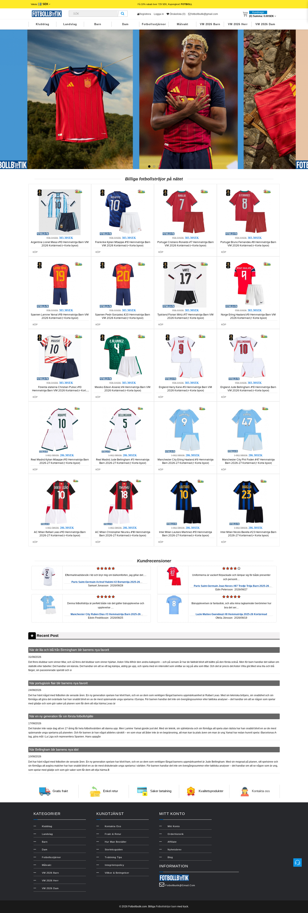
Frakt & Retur (113, 834)
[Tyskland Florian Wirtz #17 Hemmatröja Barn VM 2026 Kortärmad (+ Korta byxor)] (185, 284)
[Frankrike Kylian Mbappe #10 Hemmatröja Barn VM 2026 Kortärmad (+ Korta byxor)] (122, 212)
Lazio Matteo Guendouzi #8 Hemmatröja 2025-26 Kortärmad (231, 614)
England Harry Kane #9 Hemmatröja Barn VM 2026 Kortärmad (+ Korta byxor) (185, 388)
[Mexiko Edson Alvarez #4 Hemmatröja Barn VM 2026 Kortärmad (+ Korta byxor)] (122, 357)
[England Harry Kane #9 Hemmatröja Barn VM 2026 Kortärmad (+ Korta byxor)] (185, 357)
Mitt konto (174, 826)
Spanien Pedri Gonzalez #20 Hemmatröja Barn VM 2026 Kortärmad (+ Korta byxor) (122, 316)
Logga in (159, 14)
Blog (170, 857)
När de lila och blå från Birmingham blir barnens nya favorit (69, 650)
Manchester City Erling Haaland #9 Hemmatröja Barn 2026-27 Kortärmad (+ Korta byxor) (186, 461)
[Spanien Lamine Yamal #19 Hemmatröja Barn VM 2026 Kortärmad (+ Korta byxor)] (60, 284)
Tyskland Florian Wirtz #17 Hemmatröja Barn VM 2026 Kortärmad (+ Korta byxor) (185, 316)
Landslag (70, 24)
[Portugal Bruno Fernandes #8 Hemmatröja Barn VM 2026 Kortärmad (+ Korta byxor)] (248, 212)
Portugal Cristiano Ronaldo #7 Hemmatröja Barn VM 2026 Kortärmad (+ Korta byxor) (185, 244)
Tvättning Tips (113, 857)
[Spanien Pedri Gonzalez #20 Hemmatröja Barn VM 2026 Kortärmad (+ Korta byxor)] (122, 284)
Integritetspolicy (114, 865)
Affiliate (172, 842)
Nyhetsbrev (175, 849)
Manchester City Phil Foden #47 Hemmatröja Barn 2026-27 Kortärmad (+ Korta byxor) (248, 461)
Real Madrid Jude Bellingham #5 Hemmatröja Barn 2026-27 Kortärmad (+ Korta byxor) (122, 461)
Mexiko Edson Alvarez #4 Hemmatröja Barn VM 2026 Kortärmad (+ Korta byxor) (122, 388)
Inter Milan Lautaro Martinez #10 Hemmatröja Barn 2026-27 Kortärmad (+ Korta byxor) (185, 533)
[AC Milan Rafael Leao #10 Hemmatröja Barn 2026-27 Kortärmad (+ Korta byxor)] (60, 501)
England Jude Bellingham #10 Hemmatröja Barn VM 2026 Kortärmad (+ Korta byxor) (248, 388)
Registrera (145, 14)
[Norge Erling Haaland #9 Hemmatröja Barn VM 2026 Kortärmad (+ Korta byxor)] (248, 284)
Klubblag (42, 24)
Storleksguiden (114, 849)
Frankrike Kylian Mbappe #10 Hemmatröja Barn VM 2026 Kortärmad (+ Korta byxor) (122, 244)
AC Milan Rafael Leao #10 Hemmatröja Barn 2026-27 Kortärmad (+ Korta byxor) (60, 533)
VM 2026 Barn (210, 24)
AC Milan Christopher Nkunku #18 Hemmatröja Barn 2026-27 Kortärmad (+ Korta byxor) (122, 533)
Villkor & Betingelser (117, 873)
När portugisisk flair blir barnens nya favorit (58, 683)
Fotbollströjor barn (166, 906)
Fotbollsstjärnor (154, 24)
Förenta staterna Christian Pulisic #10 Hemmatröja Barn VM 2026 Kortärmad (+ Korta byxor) (59, 390)
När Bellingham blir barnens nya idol (53, 749)
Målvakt (182, 24)
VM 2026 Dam (265, 24)
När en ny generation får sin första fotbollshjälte (61, 716)
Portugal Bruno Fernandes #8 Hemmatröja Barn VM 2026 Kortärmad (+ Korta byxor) (248, 244)
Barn (97, 24)
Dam (125, 24)
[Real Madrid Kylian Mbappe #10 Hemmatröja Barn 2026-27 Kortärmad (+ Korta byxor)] (60, 429)
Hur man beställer (116, 842)
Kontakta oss (261, 791)
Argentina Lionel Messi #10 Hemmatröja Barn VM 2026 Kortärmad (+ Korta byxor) (60, 244)
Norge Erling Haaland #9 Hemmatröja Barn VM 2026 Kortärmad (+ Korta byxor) (248, 316)
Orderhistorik (176, 834)
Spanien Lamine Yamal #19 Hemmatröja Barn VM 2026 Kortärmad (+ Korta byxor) (60, 316)
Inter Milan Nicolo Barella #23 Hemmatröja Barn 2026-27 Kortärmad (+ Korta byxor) (248, 533)
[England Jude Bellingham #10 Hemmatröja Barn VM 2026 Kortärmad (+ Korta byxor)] (248, 357)
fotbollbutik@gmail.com (204, 14)
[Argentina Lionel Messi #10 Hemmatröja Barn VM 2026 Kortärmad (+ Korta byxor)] (60, 212)
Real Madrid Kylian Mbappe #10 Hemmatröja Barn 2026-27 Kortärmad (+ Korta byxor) (60, 461)
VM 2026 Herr (238, 24)
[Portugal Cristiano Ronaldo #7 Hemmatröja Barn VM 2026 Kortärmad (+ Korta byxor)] (185, 212)
